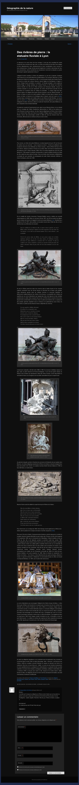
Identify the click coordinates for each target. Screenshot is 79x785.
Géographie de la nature (20, 8)
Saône (39, 679)
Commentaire (21, 727)
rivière (35, 679)
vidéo (53, 530)
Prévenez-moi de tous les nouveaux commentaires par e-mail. (32, 767)
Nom (20, 748)
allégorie (56, 678)
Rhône (32, 679)
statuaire (43, 679)
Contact (53, 39)
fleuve (22, 679)
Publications (39, 39)
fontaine (26, 679)
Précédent (9, 44)
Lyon (30, 679)
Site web (20, 763)
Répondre (22, 709)
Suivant (70, 44)
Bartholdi (19, 679)
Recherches (31, 39)
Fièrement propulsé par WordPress (39, 779)
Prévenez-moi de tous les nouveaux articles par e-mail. (30, 769)
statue (46, 679)
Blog (16, 39)
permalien (19, 680)
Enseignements (23, 39)
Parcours (47, 39)
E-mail (20, 755)
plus (26, 100)
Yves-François (43, 678)
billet (60, 96)
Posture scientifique (34, 678)
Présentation (10, 39)
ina (53, 220)
